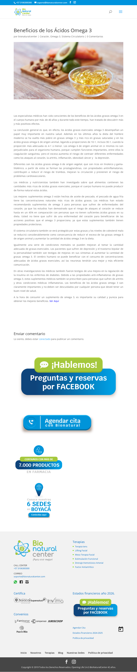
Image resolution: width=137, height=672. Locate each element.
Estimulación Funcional (86, 558)
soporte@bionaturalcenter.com (29, 576)
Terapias (79, 542)
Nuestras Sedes (76, 652)
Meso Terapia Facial (84, 554)
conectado (44, 339)
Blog (60, 652)
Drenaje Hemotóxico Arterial (89, 562)
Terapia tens (81, 546)
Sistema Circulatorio (73, 36)
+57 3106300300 (21, 568)
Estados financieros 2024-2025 (88, 632)
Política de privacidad (83, 637)
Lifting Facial (81, 550)
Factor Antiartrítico (84, 566)
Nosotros (35, 652)
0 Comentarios (95, 36)
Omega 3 (55, 36)
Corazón (44, 36)
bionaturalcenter (27, 36)
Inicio (24, 652)
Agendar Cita (79, 627)
